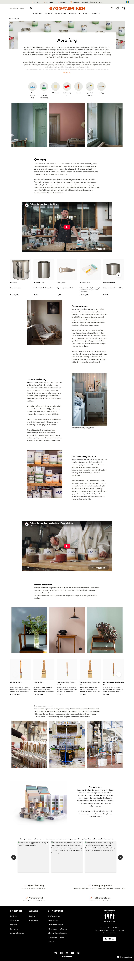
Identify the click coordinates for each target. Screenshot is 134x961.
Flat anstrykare (38, 682)
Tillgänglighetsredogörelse (57, 933)
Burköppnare (61, 283)
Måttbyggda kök (75, 13)
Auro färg (48, 13)
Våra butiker (14, 920)
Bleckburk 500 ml (109, 283)
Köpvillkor (13, 924)
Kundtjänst (13, 916)
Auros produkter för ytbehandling (83, 459)
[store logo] (67, 8)
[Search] (31, 8)
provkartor (94, 811)
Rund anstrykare (15, 682)
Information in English (55, 924)
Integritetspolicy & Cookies (57, 929)
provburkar (86, 811)
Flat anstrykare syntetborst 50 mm (90, 683)
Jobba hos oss (53, 920)
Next (118, 274)
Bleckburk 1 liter (38, 283)
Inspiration (96, 13)
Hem (10, 18)
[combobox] (19, 8)
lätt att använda (82, 335)
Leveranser (14, 929)
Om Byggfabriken (54, 916)
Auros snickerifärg (33, 382)
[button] (33, 857)
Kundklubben (33, 920)
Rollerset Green (85, 283)
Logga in (32, 916)
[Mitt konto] (111, 8)
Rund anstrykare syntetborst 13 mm (113, 683)
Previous (15, 274)
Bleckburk (13, 283)
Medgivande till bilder (56, 937)
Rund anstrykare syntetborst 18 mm (66, 683)
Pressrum (51, 941)
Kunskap (86, 13)
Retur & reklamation (17, 933)
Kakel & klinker (60, 13)
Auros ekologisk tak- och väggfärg (83, 309)
